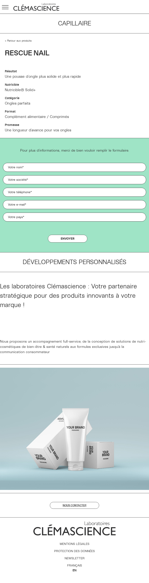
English (74, 570)
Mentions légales (74, 544)
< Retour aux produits (18, 40)
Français (74, 565)
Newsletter (75, 558)
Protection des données (74, 551)
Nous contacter (74, 505)
